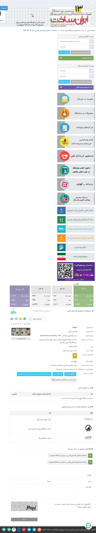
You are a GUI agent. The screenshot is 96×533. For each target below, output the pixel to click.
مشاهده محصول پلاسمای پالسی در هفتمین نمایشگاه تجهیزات (67, 462)
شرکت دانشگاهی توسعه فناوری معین (39, 429)
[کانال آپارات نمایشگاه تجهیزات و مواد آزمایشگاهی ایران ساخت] (76, 185)
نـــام (89, 481)
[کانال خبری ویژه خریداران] (28, 530)
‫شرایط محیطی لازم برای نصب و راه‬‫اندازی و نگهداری (34, 374)
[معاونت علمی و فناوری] (76, 211)
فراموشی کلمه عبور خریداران (81, 52)
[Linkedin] (12, 319)
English (3, 8)
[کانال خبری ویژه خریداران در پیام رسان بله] (8, 530)
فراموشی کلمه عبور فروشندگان (81, 82)
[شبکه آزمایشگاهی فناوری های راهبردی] (76, 220)
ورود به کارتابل (64, 52)
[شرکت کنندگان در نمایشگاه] (76, 128)
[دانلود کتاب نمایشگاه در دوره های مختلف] (76, 171)
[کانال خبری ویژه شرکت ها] (33, 530)
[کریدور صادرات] (76, 229)
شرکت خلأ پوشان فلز (44, 438)
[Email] (20, 319)
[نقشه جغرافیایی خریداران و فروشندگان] (76, 142)
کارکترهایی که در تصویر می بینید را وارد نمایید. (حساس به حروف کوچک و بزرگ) (73, 505)
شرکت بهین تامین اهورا (70, 350)
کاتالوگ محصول (70, 374)
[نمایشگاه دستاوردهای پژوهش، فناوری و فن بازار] (76, 199)
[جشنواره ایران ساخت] (76, 257)
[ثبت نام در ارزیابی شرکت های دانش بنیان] (76, 238)
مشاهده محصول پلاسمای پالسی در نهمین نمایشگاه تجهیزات (68, 455)
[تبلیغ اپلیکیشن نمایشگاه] (76, 272)
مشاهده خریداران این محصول (65, 369)
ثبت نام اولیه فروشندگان (84, 87)
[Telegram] (16, 319)
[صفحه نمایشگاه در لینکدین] (18, 530)
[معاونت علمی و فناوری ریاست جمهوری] (13, 530)
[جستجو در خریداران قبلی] (76, 156)
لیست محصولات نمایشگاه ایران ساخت (72, 30)
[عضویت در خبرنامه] (76, 99)
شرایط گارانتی (58, 374)
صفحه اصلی (91, 30)
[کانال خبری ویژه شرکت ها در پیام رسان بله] (3, 530)
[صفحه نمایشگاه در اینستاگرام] (23, 530)
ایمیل (48, 481)
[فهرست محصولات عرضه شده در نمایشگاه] (76, 114)
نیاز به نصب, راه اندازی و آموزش (64, 379)
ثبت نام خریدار (87, 58)
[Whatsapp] (24, 319)
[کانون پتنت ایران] (76, 248)
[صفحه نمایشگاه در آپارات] (39, 530)
